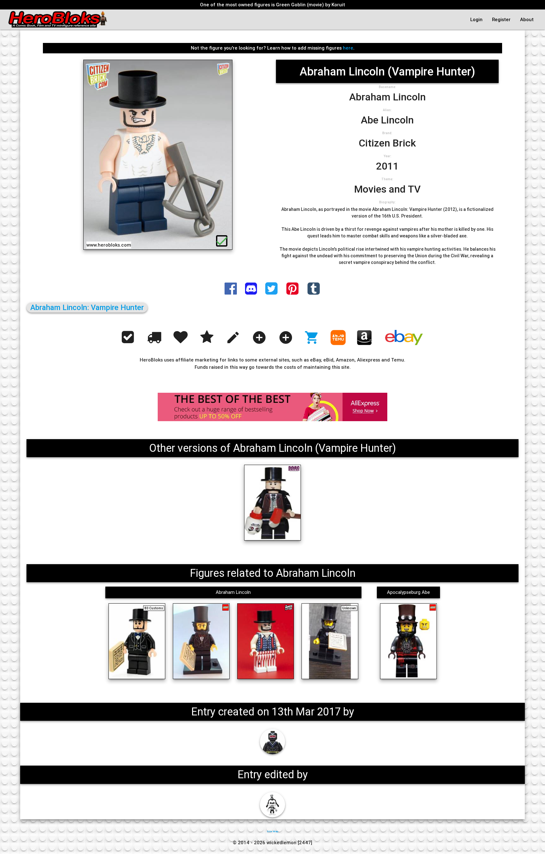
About (527, 19)
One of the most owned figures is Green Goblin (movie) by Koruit (272, 5)
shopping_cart (311, 337)
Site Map (272, 831)
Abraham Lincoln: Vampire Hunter (87, 307)
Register (501, 19)
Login (476, 19)
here (348, 48)
